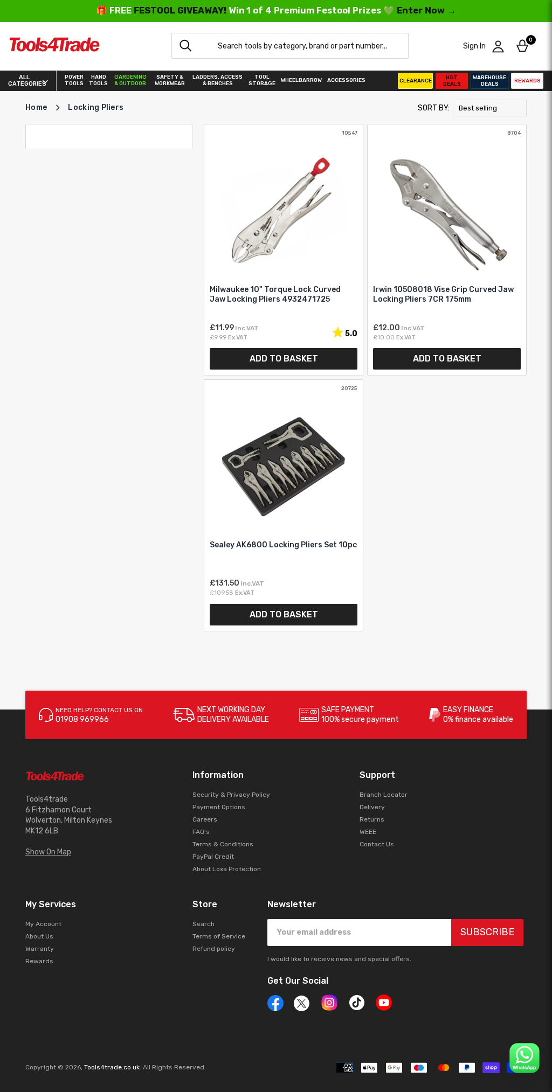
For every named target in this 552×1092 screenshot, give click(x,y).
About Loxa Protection (226, 869)
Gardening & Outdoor (130, 80)
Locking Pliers (95, 107)
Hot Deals (452, 80)
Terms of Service (218, 936)
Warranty (39, 948)
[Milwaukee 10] (283, 249)
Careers (204, 819)
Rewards (527, 81)
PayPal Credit (213, 856)
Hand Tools (98, 80)
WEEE (368, 832)
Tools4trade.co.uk (112, 1067)
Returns (372, 819)
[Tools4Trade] (54, 46)
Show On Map (48, 852)
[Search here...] (185, 45)
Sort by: (434, 108)
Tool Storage (262, 80)
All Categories (24, 80)
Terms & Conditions (222, 844)
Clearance (415, 81)
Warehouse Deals (489, 80)
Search (203, 924)
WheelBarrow (301, 80)
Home (36, 107)
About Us (39, 936)
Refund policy (213, 948)
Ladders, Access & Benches (217, 80)
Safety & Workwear (170, 80)
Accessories (346, 80)
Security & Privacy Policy (231, 794)
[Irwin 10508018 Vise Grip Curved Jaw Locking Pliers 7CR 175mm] (447, 249)
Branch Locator (384, 794)
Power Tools (74, 80)
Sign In (474, 46)
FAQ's (201, 832)
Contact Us (377, 844)
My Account (43, 924)
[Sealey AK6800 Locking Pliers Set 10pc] (283, 505)
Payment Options (218, 807)
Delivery (372, 807)
